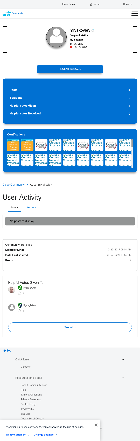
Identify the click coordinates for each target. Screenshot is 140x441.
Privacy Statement (15, 434)
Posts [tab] (14, 207)
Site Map (25, 414)
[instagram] (100, 429)
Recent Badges (70, 69)
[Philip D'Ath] (23, 294)
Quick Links (22, 359)
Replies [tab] (31, 207)
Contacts (26, 367)
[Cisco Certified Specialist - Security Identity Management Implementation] (55, 145)
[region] (50, 430)
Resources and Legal (28, 378)
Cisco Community (14, 185)
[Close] (96, 425)
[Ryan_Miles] (23, 311)
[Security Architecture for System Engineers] (13, 145)
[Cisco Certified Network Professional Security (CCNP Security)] (41, 145)
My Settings (76, 40)
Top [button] (9, 350)
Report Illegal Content (32, 419)
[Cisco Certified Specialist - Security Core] (83, 160)
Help (23, 390)
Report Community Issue (34, 385)
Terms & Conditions (31, 395)
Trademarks (27, 409)
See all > (70, 327)
